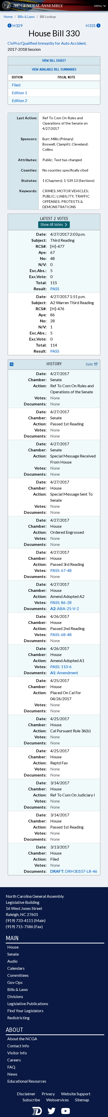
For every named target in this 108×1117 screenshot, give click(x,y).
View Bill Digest (54, 61)
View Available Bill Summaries (54, 69)
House (13, 946)
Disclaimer (26, 1093)
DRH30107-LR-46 (73, 871)
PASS (54, 288)
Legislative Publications (27, 1003)
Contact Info (18, 1045)
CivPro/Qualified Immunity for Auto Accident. (47, 43)
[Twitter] (51, 1111)
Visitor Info (17, 1052)
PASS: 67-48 (61, 570)
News (12, 1074)
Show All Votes (52, 225)
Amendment (64, 672)
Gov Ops (15, 982)
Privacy (48, 1093)
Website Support (75, 1093)
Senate (13, 954)
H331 (91, 25)
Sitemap (82, 1099)
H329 (17, 25)
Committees (18, 975)
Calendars (16, 968)
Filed (16, 84)
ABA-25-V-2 (64, 608)
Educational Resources (26, 1081)
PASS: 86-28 (61, 602)
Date (90, 364)
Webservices (57, 1099)
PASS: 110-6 (61, 666)
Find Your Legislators (25, 1010)
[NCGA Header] (38, 5)
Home (8, 17)
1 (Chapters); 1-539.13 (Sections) (68, 180)
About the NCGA (22, 1038)
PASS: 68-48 (61, 634)
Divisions (15, 996)
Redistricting (18, 1017)
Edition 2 (19, 100)
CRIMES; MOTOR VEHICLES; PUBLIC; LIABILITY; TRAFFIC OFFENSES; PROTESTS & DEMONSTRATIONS (66, 199)
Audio (12, 961)
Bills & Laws (26, 17)
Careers (14, 1059)
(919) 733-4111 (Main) (25, 920)
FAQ (11, 1066)
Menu (98, 5)
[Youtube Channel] (65, 1111)
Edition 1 (19, 92)
